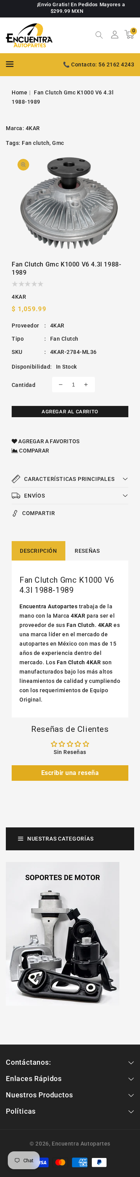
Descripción (38, 551)
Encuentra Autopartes (81, 1143)
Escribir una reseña (70, 773)
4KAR (33, 128)
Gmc (58, 143)
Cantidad (23, 385)
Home (19, 92)
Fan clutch (35, 143)
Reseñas (87, 551)
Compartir (38, 513)
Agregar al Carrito (70, 411)
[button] (99, 35)
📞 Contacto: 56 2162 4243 (98, 64)
